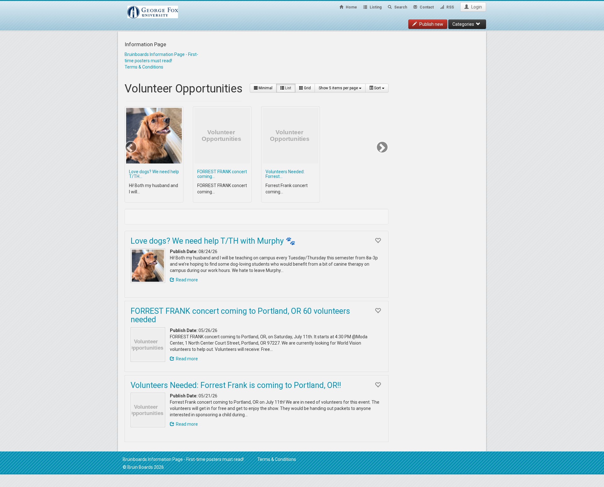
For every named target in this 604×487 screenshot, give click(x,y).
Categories (464, 24)
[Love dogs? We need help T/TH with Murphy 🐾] (148, 265)
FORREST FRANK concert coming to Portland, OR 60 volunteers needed (240, 315)
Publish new (430, 24)
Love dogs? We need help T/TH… (154, 174)
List (287, 88)
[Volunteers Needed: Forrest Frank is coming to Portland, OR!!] (148, 410)
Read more (187, 279)
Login (476, 6)
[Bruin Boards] (153, 9)
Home (351, 7)
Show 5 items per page (339, 88)
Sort (377, 88)
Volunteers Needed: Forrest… (285, 174)
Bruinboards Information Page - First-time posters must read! (183, 459)
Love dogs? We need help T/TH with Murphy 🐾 (213, 241)
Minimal (265, 88)
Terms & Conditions (144, 66)
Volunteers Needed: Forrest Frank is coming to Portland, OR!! (236, 385)
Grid (307, 88)
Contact (426, 7)
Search (400, 7)
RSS (449, 7)
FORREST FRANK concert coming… (222, 174)
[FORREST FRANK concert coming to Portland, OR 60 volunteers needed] (148, 344)
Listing (375, 7)
